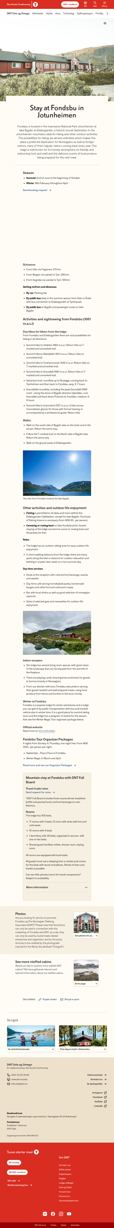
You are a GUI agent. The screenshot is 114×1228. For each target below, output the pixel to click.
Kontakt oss (64, 1165)
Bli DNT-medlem (17, 1172)
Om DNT (64, 1157)
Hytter (49, 13)
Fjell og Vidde (65, 1187)
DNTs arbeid (64, 1169)
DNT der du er (40, 1225)
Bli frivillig (14, 1162)
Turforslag (68, 13)
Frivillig (99, 13)
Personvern (64, 1196)
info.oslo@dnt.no (19, 1083)
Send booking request (35, 190)
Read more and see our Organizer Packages (47, 765)
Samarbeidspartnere (69, 1200)
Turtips (53, 1225)
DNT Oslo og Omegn (18, 13)
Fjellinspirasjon (85, 13)
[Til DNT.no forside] (22, 4)
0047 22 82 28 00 (20, 1075)
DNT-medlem (70, 4)
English (62, 1178)
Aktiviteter (37, 13)
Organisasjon (65, 1174)
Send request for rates (38, 792)
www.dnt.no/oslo (19, 1079)
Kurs (57, 13)
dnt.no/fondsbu (47, 731)
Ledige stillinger (66, 1183)
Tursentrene (64, 1191)
